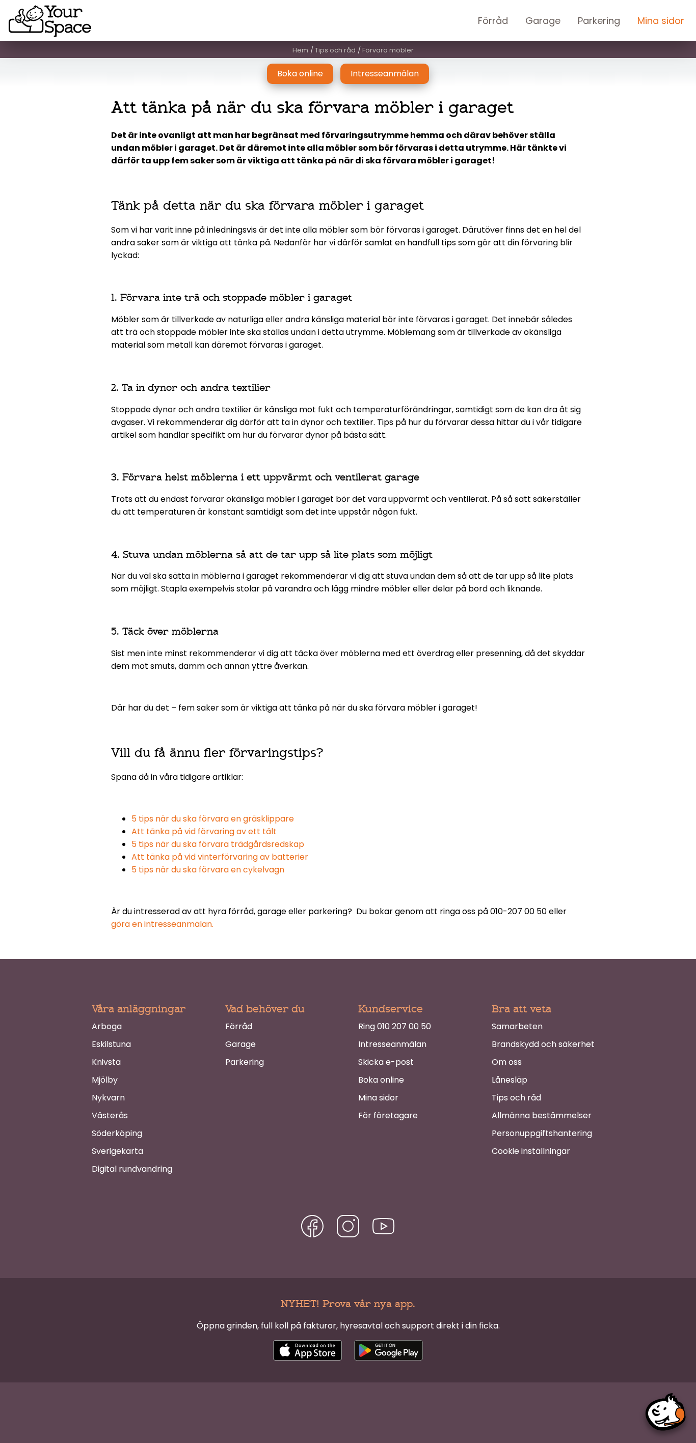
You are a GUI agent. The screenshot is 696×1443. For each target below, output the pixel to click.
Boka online (300, 73)
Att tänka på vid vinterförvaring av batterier (219, 857)
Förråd (493, 20)
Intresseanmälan (385, 73)
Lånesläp (509, 1080)
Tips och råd (516, 1098)
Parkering (599, 20)
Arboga (107, 1026)
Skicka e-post (386, 1062)
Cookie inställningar (531, 1151)
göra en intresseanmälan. (162, 924)
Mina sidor (660, 20)
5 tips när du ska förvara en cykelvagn (207, 869)
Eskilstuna (111, 1044)
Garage (542, 20)
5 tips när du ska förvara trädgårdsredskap (217, 844)
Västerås (110, 1115)
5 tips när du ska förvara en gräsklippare (212, 819)
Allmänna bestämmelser (542, 1115)
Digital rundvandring (132, 1169)
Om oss (507, 1062)
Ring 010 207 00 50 (394, 1026)
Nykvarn (108, 1098)
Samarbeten (517, 1026)
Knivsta (106, 1062)
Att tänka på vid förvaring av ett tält (204, 831)
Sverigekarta (117, 1151)
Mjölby (105, 1080)
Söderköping (117, 1133)
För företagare (388, 1115)
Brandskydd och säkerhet (543, 1044)
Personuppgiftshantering (542, 1133)
